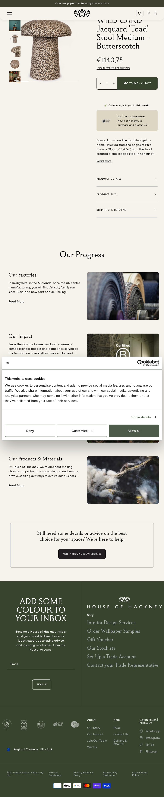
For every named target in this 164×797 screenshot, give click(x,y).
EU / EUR (46, 749)
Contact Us (120, 734)
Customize (80, 430)
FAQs (116, 728)
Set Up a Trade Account (111, 656)
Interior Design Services (111, 622)
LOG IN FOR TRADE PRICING (113, 68)
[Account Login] (148, 13)
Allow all (133, 430)
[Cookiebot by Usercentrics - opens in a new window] (140, 363)
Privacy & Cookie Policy (84, 773)
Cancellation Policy (139, 773)
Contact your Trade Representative (122, 665)
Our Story (93, 728)
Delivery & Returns (120, 742)
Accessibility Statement (110, 773)
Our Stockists (101, 648)
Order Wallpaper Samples (113, 631)
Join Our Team (97, 741)
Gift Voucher (100, 639)
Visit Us (92, 747)
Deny (30, 430)
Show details (141, 417)
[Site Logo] (82, 13)
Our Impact (95, 734)
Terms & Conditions (55, 773)
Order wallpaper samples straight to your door (82, 3)
